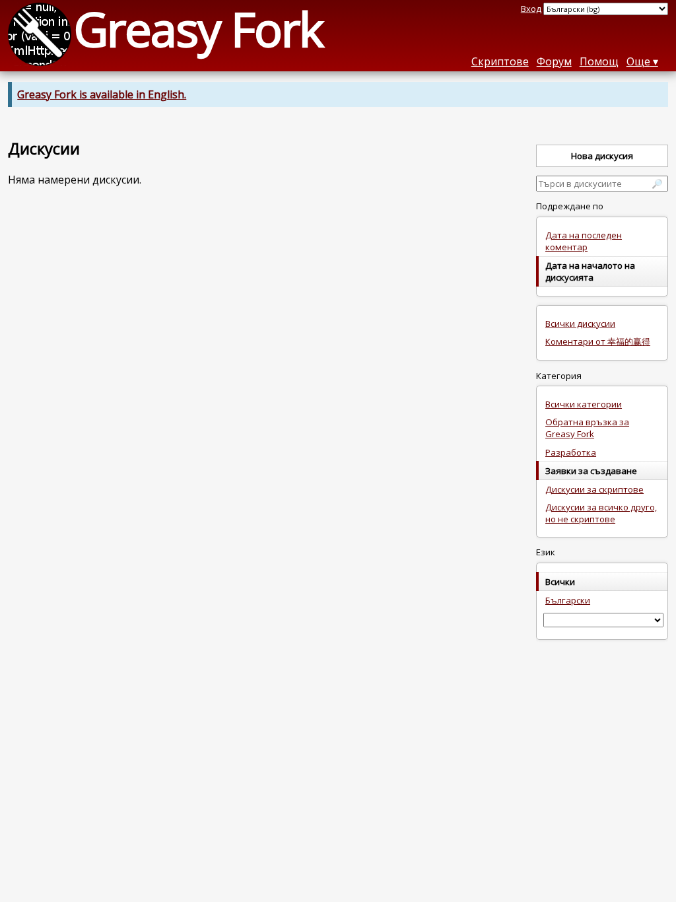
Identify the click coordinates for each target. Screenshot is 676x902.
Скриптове (500, 61)
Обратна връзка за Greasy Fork (587, 428)
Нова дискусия (602, 156)
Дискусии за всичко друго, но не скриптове (601, 513)
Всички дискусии (580, 324)
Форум (554, 61)
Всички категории (583, 404)
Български (567, 600)
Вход (531, 9)
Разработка (570, 452)
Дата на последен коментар (583, 241)
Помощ (599, 61)
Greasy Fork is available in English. (101, 94)
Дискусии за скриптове (594, 489)
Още (638, 61)
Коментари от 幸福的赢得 (597, 341)
